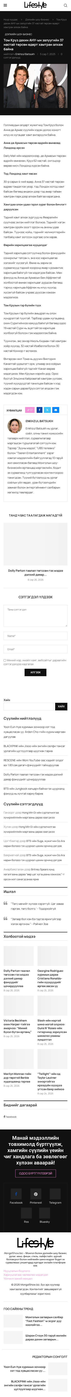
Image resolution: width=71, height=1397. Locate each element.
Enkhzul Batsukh (25, 54)
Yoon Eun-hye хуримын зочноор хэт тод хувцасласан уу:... (25, 1369)
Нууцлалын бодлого (17, 1271)
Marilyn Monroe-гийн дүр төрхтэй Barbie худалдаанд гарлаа (17, 1077)
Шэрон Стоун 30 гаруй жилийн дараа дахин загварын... (45, 1337)
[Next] (64, 1308)
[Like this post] (31, 410)
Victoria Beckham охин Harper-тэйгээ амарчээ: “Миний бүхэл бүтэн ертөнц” (17, 1026)
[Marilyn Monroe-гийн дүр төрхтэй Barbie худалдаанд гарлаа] (19, 1059)
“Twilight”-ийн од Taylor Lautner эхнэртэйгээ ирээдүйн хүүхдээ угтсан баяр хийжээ (51, 1081)
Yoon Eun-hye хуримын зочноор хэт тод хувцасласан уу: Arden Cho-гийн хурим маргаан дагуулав (35, 732)
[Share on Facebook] (39, 410)
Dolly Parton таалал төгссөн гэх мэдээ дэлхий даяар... (35, 573)
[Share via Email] (55, 410)
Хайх (7, 700)
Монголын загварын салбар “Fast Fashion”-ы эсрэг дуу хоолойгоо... (44, 1321)
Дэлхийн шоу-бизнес (37, 19)
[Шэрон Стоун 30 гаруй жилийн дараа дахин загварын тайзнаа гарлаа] (13, 1337)
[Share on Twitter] (47, 410)
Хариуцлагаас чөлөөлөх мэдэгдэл (26, 1275)
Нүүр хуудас (11, 19)
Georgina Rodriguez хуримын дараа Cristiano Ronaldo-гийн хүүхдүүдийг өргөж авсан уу (50, 978)
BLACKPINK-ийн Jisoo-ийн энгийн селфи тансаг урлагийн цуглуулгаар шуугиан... (25, 1385)
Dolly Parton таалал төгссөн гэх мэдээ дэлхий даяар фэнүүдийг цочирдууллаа (17, 978)
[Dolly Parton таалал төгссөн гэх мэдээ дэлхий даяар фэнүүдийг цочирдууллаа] (35, 544)
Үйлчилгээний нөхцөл (18, 1278)
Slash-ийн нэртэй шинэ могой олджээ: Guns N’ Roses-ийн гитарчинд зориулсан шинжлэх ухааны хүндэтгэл (52, 1030)
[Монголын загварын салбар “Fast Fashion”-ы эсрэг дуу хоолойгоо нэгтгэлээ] (13, 1321)
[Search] (65, 5)
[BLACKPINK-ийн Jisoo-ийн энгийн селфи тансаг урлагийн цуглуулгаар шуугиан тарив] (57, 1385)
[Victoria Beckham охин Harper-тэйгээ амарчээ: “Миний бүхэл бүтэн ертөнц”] (19, 1006)
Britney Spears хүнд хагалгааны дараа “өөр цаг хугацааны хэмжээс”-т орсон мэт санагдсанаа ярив (34, 874)
